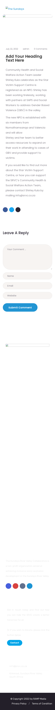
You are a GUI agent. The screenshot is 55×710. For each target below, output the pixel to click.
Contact (14, 643)
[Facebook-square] (8, 586)
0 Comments (40, 49)
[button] (19, 704)
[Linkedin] (22, 586)
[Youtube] (15, 586)
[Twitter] (29, 586)
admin (26, 49)
